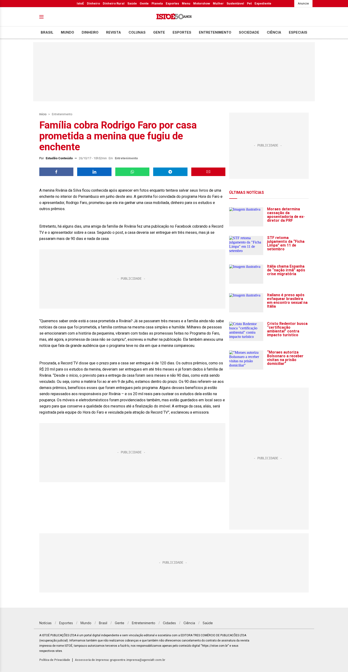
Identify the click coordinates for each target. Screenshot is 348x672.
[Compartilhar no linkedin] (94, 172)
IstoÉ (80, 3)
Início (42, 114)
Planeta (157, 3)
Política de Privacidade (54, 660)
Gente (144, 3)
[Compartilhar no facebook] (56, 172)
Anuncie (303, 3)
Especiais (298, 32)
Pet (249, 3)
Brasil (47, 32)
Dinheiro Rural (114, 3)
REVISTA (113, 32)
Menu (186, 3)
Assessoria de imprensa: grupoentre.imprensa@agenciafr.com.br (120, 660)
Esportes (172, 3)
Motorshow (201, 3)
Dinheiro (93, 3)
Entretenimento (215, 32)
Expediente (262, 3)
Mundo (67, 32)
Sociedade (249, 32)
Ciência (274, 32)
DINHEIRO (90, 32)
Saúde (132, 3)
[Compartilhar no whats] (132, 172)
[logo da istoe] (174, 17)
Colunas (137, 32)
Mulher (218, 3)
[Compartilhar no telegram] (170, 172)
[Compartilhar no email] (208, 172)
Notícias (45, 623)
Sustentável (235, 3)
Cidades (169, 623)
